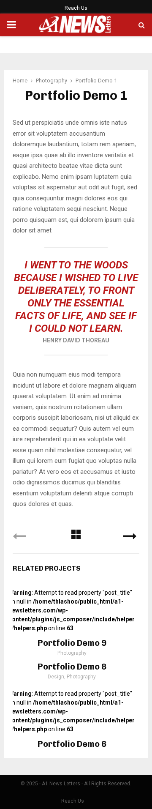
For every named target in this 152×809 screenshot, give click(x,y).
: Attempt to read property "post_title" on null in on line (71, 610)
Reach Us (76, 8)
